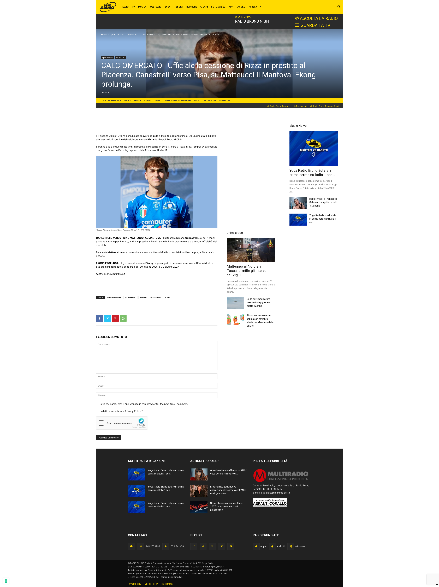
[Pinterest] (115, 318)
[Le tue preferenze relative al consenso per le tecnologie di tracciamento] (6, 581)
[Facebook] (99, 318)
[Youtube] (230, 546)
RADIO (125, 6)
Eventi (197, 100)
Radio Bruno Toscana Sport (326, 106)
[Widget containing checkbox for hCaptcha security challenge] (122, 423)
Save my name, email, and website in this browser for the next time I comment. (144, 403)
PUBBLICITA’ (255, 6)
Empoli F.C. (133, 34)
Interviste (210, 100)
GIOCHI (204, 6)
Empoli (143, 297)
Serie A (127, 100)
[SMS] (131, 546)
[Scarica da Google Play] (272, 546)
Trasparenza (167, 583)
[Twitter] (107, 318)
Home (104, 34)
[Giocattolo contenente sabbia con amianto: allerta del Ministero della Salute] (235, 320)
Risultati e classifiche (178, 100)
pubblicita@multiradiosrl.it (275, 492)
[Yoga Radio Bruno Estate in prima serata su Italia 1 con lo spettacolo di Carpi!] (313, 148)
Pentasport (301, 106)
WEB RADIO (156, 6)
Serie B (137, 100)
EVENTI (169, 6)
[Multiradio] (281, 481)
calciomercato (114, 297)
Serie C (148, 100)
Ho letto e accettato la (121, 411)
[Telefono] (165, 546)
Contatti (224, 100)
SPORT (179, 6)
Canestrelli (130, 297)
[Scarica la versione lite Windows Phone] (290, 546)
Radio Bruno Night (253, 21)
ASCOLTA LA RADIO (319, 18)
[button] (339, 7)
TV (133, 6)
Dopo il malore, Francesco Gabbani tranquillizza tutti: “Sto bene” (323, 202)
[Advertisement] (157, 125)
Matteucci (155, 297)
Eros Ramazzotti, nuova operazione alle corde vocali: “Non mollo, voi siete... (228, 490)
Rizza (167, 297)
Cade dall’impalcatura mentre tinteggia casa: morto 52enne (259, 302)
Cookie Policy (151, 583)
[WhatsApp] (123, 318)
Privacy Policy (133, 411)
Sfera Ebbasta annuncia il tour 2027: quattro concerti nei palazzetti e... (226, 506)
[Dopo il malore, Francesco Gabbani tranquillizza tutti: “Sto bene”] (298, 203)
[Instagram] (203, 546)
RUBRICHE (191, 6)
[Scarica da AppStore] (256, 546)
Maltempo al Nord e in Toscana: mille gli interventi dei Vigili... (249, 270)
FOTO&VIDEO (218, 6)
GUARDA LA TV (315, 25)
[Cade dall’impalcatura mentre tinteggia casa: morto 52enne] (235, 303)
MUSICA (142, 6)
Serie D (158, 100)
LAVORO (240, 6)
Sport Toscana (117, 34)
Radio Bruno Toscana (280, 106)
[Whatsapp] (140, 546)
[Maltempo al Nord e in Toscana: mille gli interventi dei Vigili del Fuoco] (251, 250)
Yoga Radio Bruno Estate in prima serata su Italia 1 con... (312, 172)
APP (231, 6)
